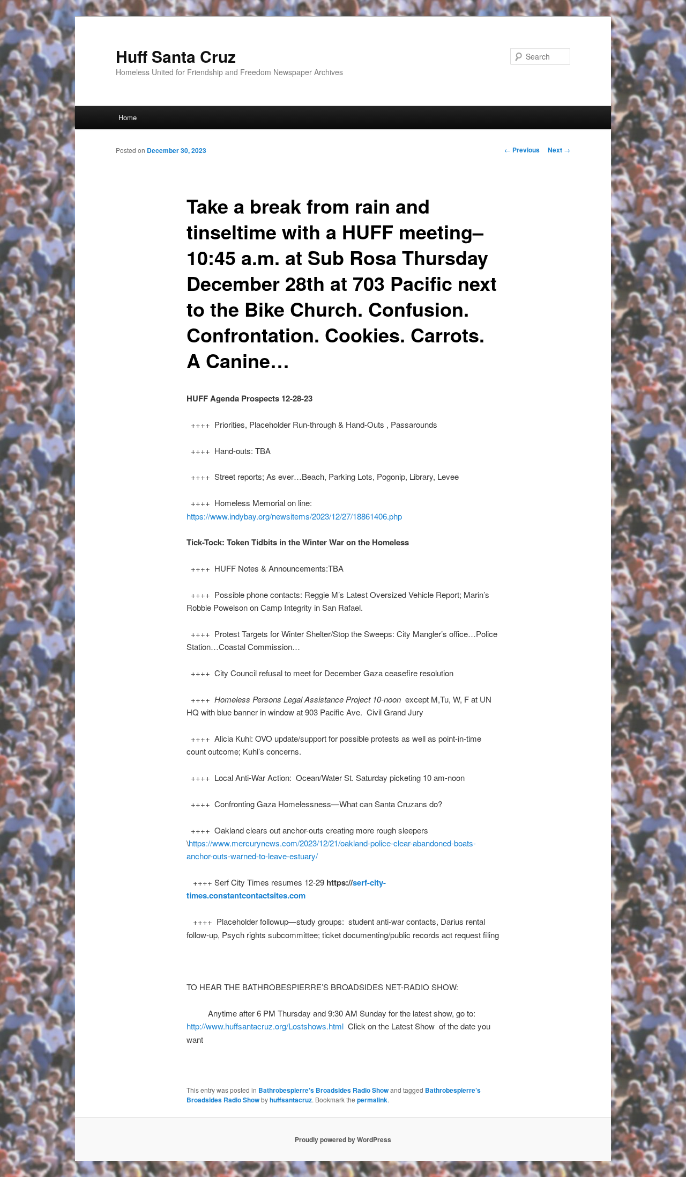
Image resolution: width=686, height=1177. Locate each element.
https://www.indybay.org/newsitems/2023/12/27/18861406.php (294, 516)
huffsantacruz (291, 1100)
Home (127, 117)
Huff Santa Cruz (176, 56)
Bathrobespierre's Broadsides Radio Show (323, 1090)
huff (231, 1026)
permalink (372, 1100)
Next (559, 150)
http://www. (206, 1026)
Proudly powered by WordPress (343, 1139)
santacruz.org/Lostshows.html (291, 1026)
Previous (522, 150)
